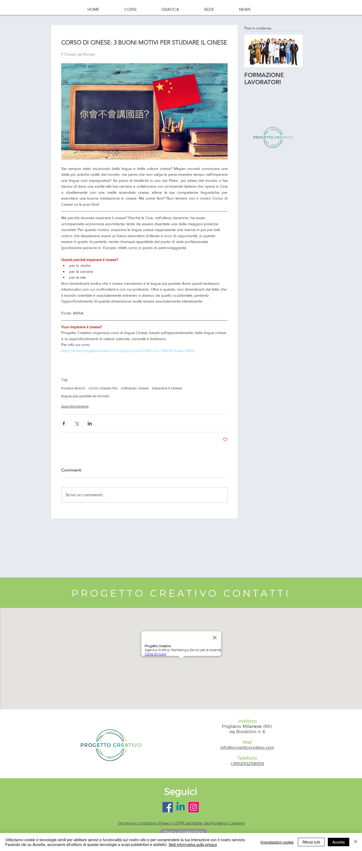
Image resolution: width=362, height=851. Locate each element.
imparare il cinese (167, 388)
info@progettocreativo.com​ (247, 747)
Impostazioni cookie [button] (277, 842)
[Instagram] (193, 807)
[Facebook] (167, 807)
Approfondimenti (75, 406)
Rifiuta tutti (311, 842)
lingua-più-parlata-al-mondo (85, 396)
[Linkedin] (180, 807)
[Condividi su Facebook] (63, 423)
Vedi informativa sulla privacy (193, 844)
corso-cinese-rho (103, 388)
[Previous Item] (252, 51)
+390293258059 (247, 763)
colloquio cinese (135, 388)
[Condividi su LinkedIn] (89, 423)
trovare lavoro (73, 388)
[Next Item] (294, 51)
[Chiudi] (355, 842)
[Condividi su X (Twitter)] (76, 423)
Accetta (338, 842)
